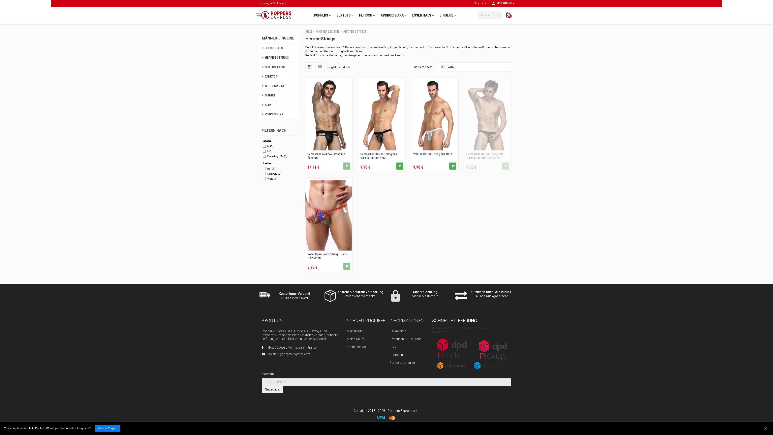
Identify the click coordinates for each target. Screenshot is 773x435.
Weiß (272, 178)
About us (272, 320)
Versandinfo (398, 331)
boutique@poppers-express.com (289, 354)
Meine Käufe (355, 339)
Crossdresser (275, 86)
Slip (268, 105)
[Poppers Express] (275, 15)
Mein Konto (355, 331)
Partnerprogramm (402, 363)
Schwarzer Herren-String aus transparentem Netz (378, 155)
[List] (319, 66)
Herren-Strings (277, 57)
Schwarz (274, 173)
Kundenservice (357, 347)
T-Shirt (270, 95)
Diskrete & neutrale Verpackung (360, 292)
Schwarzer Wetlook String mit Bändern (326, 155)
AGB (393, 347)
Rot (271, 168)
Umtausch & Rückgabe (406, 339)
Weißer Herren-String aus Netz (432, 154)
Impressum (398, 355)
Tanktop (271, 76)
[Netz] (309, 66)
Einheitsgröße (277, 156)
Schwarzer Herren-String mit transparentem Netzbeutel (484, 155)
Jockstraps (274, 48)
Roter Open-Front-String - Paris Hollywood (327, 256)
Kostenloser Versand (294, 294)
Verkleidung (274, 114)
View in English (107, 428)
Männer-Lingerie (278, 38)
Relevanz (475, 67)
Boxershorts (275, 67)
